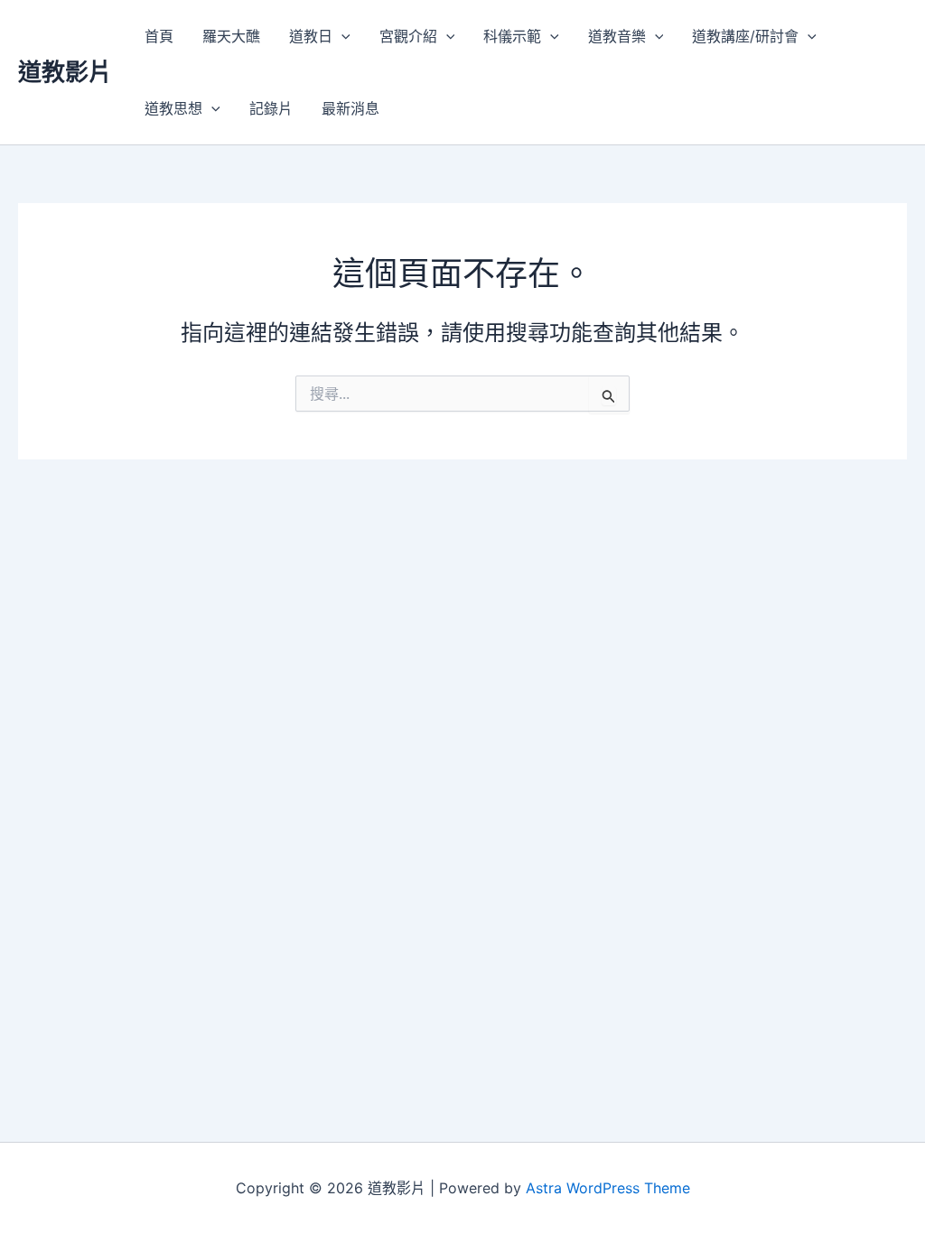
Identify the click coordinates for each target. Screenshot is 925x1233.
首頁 (159, 36)
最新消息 (350, 108)
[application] (341, 36)
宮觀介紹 (408, 36)
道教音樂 (617, 36)
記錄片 (271, 108)
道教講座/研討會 (745, 36)
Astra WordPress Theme (608, 1188)
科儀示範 (512, 36)
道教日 (310, 36)
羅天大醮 (231, 36)
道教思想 (173, 108)
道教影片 (65, 72)
